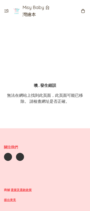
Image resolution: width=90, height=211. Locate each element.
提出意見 (10, 200)
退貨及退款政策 (21, 190)
